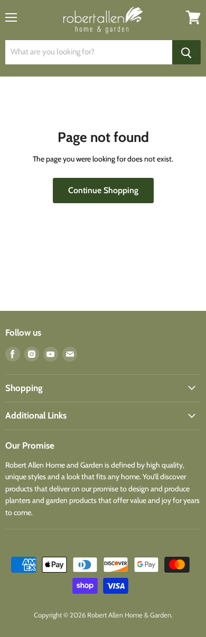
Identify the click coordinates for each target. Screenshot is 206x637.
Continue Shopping (103, 190)
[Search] (186, 52)
